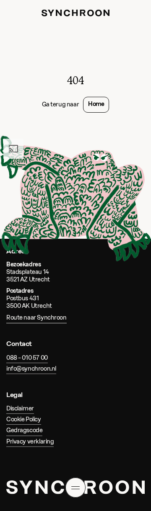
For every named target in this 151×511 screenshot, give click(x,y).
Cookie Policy (23, 419)
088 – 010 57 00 (27, 357)
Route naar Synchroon (36, 317)
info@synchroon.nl (31, 368)
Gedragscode (24, 430)
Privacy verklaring (30, 441)
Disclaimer (20, 408)
